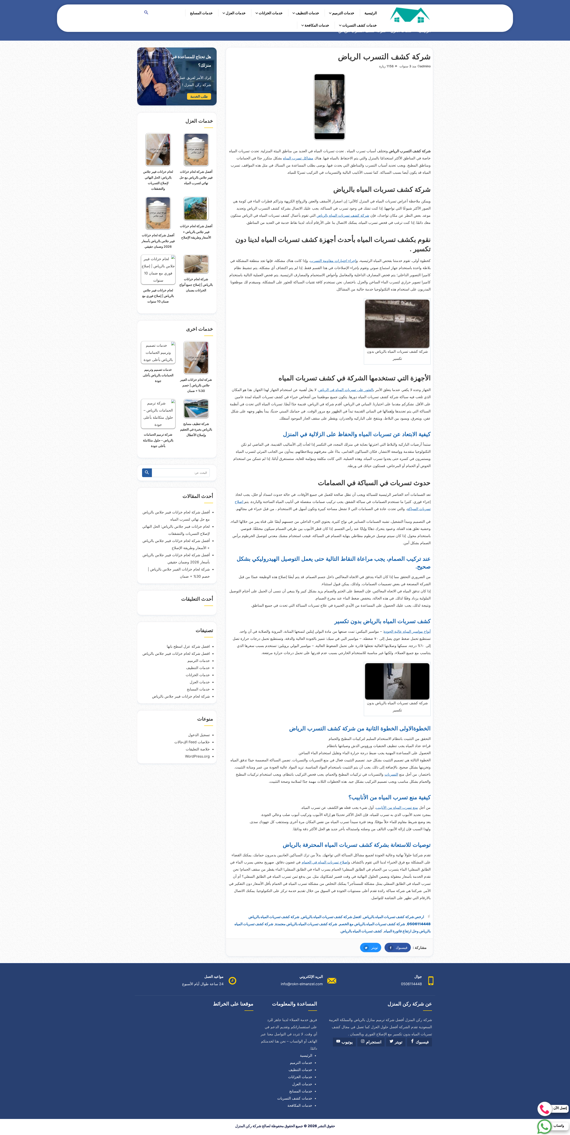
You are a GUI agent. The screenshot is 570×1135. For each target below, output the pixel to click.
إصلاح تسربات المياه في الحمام (325, 862)
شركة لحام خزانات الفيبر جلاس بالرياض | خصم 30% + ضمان (196, 385)
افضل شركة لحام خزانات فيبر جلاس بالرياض (176, 653)
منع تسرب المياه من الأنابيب (397, 807)
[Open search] (146, 13)
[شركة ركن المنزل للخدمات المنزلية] (409, 15)
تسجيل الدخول (199, 735)
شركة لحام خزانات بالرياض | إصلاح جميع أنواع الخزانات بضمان (196, 284)
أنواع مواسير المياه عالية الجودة (407, 631)
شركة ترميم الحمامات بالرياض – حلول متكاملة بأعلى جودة (158, 440)
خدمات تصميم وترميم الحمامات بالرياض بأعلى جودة (158, 375)
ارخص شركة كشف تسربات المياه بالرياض (393, 917)
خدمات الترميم (343, 13)
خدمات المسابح (201, 13)
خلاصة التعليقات (198, 749)
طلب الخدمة (199, 96)
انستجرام (373, 1042)
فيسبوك (396, 947)
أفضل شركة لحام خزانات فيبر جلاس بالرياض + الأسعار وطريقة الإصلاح (196, 231)
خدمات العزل (236, 13)
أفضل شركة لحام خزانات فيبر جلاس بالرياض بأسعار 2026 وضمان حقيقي (158, 240)
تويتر (369, 947)
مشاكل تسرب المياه (298, 158)
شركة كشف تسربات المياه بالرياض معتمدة (306, 924)
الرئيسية (370, 13)
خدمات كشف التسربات (359, 25)
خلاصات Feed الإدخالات (192, 742)
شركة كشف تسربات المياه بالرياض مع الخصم (372, 924)
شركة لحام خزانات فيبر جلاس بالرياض (181, 696)
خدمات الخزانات (271, 13)
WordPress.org (197, 756)
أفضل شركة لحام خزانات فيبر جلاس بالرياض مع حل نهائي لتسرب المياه (196, 177)
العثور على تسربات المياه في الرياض (345, 389)
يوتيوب (346, 1042)
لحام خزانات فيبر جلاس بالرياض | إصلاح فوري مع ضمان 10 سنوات (158, 295)
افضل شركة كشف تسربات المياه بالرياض (331, 917)
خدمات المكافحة (317, 25)
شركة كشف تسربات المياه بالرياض (343, 215)
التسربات (391, 774)
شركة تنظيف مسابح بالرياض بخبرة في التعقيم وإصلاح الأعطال (196, 429)
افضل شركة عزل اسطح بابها (188, 646)
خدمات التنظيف (307, 13)
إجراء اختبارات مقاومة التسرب (333, 260)
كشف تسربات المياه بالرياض (361, 931)
